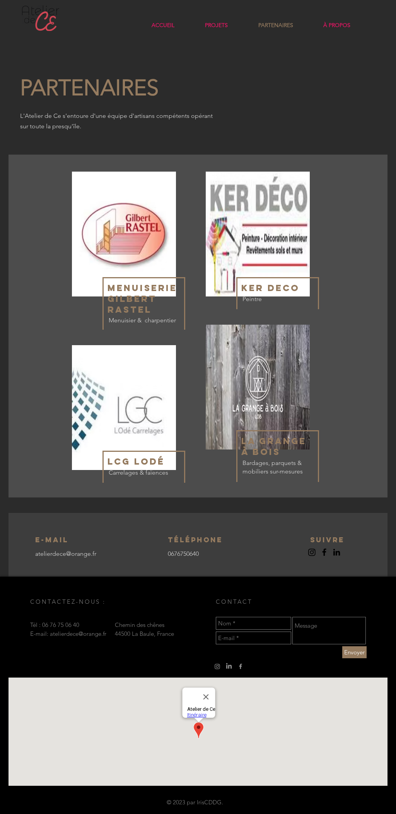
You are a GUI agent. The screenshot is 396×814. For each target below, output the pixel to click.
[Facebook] (324, 552)
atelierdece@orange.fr (78, 633)
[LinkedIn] (336, 552)
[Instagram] (217, 666)
